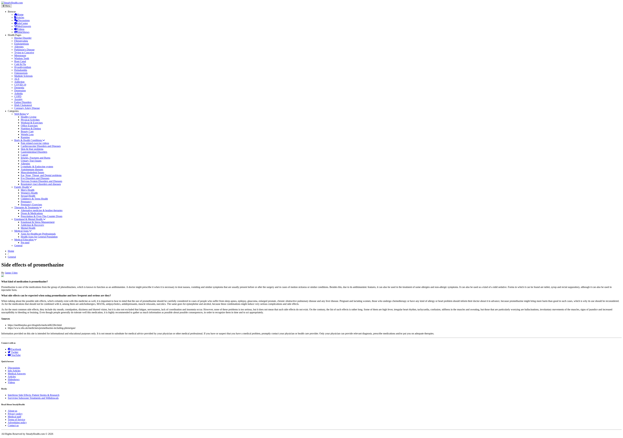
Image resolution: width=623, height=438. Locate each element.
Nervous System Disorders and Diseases (41, 181)
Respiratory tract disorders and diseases (41, 184)
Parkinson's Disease (24, 49)
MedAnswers (24, 26)
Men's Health (27, 190)
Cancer (24, 154)
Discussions (24, 20)
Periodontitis (20, 70)
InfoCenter (22, 23)
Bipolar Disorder (22, 38)
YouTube (16, 355)
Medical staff (14, 416)
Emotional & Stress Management (38, 222)
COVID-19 (20, 84)
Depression (20, 90)
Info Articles (14, 370)
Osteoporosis (21, 73)
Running (25, 137)
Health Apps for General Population (39, 236)
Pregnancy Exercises (31, 204)
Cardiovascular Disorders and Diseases (41, 146)
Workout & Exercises (32, 122)
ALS (16, 78)
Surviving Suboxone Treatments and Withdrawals (33, 398)
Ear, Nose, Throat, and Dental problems (41, 175)
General (18, 245)
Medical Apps (21, 230)
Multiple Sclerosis (23, 76)
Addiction (19, 81)
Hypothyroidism (22, 67)
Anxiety (18, 99)
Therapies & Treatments (26, 207)
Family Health (22, 187)
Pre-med (25, 242)
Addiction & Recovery (32, 225)
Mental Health (28, 228)
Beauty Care (27, 131)
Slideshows (13, 379)
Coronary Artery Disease (27, 108)
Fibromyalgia (21, 40)
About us (12, 410)
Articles (20, 17)
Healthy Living (28, 116)
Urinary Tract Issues (31, 160)
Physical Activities (30, 119)
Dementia (19, 87)
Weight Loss (27, 134)
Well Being (20, 114)
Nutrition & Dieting (31, 128)
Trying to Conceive (24, 52)
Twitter (14, 352)
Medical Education (24, 239)
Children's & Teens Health (34, 198)
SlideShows (23, 32)
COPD (17, 96)
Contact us (13, 425)
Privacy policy (15, 413)
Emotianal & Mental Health (28, 219)
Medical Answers (17, 373)
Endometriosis (21, 43)
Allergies (19, 46)
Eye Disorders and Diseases (35, 178)
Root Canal (20, 61)
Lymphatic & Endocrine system (37, 166)
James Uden (11, 272)
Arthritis (18, 93)
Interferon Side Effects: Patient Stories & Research (33, 395)
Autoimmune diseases (32, 169)
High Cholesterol (23, 105)
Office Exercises (29, 125)
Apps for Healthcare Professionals (38, 233)
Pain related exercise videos (35, 143)
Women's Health (29, 192)
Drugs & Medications (32, 213)
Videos (20, 29)
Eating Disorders (22, 102)
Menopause (20, 55)
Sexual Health (28, 195)
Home (20, 14)
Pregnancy (26, 201)
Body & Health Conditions (28, 140)
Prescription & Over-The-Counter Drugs (41, 216)
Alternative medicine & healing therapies (41, 210)
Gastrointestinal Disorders (34, 152)
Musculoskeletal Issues (32, 172)
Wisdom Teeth (21, 58)
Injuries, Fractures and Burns (35, 157)
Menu (7, 6)
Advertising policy (17, 422)
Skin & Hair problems (32, 149)
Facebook (15, 349)
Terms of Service (16, 419)
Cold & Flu (20, 64)
